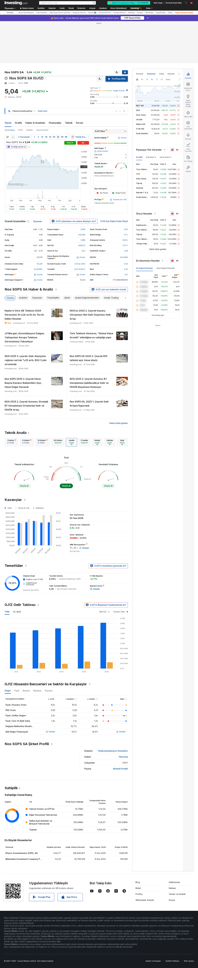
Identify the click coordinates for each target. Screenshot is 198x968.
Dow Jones (141, 115)
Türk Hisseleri (41, 13)
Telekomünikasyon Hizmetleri (113, 751)
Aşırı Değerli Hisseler (166, 268)
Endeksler (151, 74)
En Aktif (139, 157)
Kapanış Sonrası (79, 13)
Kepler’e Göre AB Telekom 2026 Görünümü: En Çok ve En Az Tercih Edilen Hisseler (24, 314)
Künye (172, 900)
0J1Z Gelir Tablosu (20, 605)
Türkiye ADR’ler (119, 13)
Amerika (131, 13)
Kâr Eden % (151, 157)
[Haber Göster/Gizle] (72, 137)
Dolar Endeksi (142, 133)
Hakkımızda (174, 882)
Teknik (68, 122)
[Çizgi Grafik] (13, 137)
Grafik (18, 122)
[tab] (12, 442)
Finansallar (55, 122)
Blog (138, 882)
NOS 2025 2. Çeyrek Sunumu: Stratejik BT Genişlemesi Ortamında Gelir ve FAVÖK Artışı (26, 405)
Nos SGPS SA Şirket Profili (27, 744)
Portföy (139, 894)
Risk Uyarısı (189, 961)
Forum (79, 122)
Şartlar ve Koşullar (153, 961)
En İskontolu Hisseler (148, 260)
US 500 (139, 119)
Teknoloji (123, 757)
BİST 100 (140, 106)
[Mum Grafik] (7, 137)
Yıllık (7, 611)
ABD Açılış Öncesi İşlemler (60, 13)
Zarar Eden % (165, 157)
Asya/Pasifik (160, 13)
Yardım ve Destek (177, 894)
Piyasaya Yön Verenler (149, 149)
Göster (52, 731)
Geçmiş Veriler (42, 130)
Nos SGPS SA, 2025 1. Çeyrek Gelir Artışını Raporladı (89, 403)
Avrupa (140, 13)
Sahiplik (29, 130)
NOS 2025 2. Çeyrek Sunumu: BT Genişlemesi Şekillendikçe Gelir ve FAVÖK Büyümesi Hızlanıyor (89, 382)
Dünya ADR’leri (105, 13)
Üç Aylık (17, 611)
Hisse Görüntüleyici (118, 8)
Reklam (172, 888)
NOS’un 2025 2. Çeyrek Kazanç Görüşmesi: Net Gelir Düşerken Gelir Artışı (90, 314)
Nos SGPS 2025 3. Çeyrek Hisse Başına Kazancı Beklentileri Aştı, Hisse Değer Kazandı (23, 382)
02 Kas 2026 (80, 264)
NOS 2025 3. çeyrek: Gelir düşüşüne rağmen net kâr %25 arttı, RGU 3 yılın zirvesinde (26, 360)
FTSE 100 (140, 129)
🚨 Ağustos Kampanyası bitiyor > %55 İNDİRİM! (128, 3)
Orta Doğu (149, 13)
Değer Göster (119, 91)
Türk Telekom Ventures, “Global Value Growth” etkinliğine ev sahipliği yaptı (91, 335)
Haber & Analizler (35, 122)
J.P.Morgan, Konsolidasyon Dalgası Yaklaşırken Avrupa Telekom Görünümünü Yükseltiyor (24, 337)
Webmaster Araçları (145, 900)
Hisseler (10, 13)
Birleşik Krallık (120, 768)
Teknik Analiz (16, 433)
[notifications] (186, 2)
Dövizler (139, 74)
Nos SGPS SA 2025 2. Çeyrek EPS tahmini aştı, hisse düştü (88, 358)
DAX (138, 110)
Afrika (170, 13)
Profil (20, 130)
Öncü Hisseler (144, 213)
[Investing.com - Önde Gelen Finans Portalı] (16, 3)
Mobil (138, 888)
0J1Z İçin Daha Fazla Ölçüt (114, 221)
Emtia (161, 74)
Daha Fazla (42, 111)
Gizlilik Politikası (172, 961)
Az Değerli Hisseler (144, 268)
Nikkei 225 (140, 124)
